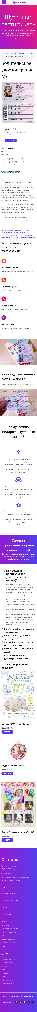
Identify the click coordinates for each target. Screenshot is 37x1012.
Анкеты (3, 935)
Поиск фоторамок (7, 980)
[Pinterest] (18, 172)
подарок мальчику (7, 238)
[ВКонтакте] (2, 172)
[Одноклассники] (5, 172)
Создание (4, 966)
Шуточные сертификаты (25, 54)
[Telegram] (8, 172)
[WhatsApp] (13, 172)
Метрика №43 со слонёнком (15, 724)
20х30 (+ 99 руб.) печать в (16, 159)
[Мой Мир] (16, 172)
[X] (10, 172)
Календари (5, 925)
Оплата (3, 970)
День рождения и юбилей (9, 929)
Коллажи (4, 922)
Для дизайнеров (6, 963)
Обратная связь (8, 873)
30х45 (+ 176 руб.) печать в (17, 162)
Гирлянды (4, 897)
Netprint (25, 159)
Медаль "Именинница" (12, 765)
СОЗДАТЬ (11, 140)
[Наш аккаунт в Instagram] (32, 1002)
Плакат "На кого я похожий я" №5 (17, 832)
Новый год (4, 946)
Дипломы (4, 907)
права (27, 230)
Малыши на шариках (8, 939)
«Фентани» (12, 996)
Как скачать (22, 165)
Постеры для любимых (8, 932)
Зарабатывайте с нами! (9, 959)
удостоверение (28, 235)
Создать (7, 732)
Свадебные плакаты (8, 942)
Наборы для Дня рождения (10, 900)
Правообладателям (7, 984)
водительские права (8, 232)
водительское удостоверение (15, 230)
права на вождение (16, 235)
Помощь (4, 977)
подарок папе (18, 238)
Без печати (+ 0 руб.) (15, 165)
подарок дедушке (29, 238)
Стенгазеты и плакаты (8, 893)
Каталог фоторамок (9, 54)
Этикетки (4, 911)
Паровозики (5, 904)
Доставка (4, 973)
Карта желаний (6, 914)
